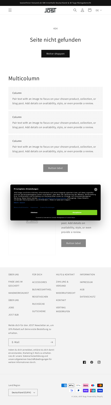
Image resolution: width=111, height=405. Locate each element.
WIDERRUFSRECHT (66, 292)
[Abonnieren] (51, 342)
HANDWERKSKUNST (18, 292)
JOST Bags (82, 396)
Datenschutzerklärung (33, 356)
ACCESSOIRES (39, 282)
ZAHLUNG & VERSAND (62, 283)
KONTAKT (61, 300)
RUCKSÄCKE (38, 303)
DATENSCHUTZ (88, 296)
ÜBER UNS (13, 300)
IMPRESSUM (86, 282)
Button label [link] (55, 168)
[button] (10, 10)
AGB (82, 289)
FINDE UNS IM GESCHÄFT (15, 283)
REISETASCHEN (40, 296)
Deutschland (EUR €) (21, 392)
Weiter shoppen (55, 53)
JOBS (11, 307)
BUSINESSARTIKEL (42, 289)
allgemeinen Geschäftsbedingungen (32, 359)
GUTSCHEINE (39, 311)
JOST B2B (13, 314)
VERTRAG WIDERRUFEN (63, 309)
